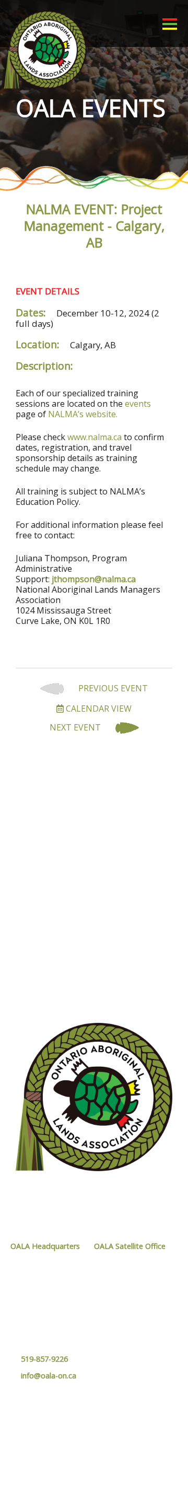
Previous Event (112, 688)
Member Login (131, 1414)
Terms (141, 1461)
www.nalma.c (92, 437)
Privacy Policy (104, 1461)
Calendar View (98, 708)
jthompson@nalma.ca (94, 579)
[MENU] (169, 23)
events (138, 403)
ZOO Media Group (118, 1472)
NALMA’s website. (83, 414)
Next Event (76, 727)
